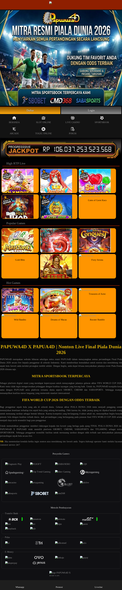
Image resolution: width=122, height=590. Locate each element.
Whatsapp (20, 587)
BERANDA (14, 122)
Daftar (30, 110)
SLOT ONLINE (43, 122)
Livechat (98, 587)
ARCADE (14, 133)
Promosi (59, 587)
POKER (72, 133)
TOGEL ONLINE (43, 133)
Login (91, 110)
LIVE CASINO (72, 122)
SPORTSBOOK (102, 122)
